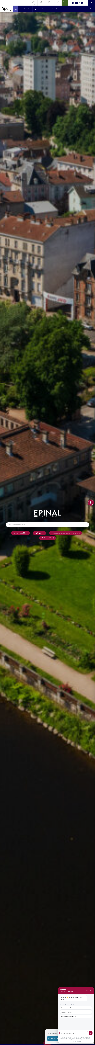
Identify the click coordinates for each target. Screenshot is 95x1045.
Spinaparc (38, 533)
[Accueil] (15, 9)
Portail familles (47, 538)
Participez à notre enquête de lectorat (65, 533)
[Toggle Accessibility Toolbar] (91, 502)
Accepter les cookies (54, 1038)
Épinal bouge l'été (20, 533)
